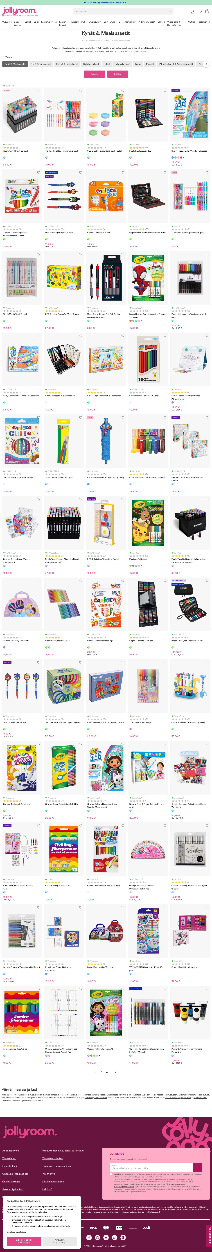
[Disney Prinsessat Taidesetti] (139, 321)
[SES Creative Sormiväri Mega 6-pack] (46, 321)
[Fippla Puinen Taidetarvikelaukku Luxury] (130, 239)
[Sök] (170, 11)
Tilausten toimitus (52, 1158)
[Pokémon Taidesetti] (133, 321)
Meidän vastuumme (53, 1181)
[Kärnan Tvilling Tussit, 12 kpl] (46, 892)
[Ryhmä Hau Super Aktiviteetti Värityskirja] (46, 974)
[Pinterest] (123, 1237)
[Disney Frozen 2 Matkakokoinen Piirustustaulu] (172, 402)
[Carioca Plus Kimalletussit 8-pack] (4, 484)
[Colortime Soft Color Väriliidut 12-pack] (130, 484)
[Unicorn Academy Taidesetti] (4, 647)
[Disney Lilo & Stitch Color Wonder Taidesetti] (175, 157)
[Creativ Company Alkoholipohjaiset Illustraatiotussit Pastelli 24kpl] (46, 1055)
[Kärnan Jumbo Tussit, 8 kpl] (4, 1055)
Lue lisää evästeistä (16, 1232)
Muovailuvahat (123, 64)
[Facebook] (89, 1237)
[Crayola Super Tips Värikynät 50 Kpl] (46, 811)
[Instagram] (97, 1237)
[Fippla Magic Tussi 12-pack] (4, 321)
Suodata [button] (94, 74)
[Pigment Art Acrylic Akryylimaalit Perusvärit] (172, 1055)
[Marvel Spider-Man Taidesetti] (88, 974)
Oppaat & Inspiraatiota (15, 1173)
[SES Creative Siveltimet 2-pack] (46, 484)
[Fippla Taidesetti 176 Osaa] (130, 647)
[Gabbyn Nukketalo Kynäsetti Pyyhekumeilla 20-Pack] (130, 892)
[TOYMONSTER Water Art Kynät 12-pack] (130, 974)
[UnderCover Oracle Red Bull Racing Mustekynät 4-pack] (88, 321)
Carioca (88, 1097)
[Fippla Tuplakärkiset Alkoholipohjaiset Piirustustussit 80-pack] (172, 566)
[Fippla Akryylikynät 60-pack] (4, 157)
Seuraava (115, 1072)
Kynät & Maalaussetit (121, 40)
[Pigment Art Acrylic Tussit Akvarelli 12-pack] (172, 321)
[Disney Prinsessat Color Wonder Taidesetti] (178, 157)
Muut (138, 64)
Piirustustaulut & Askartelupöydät (176, 64)
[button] (200, 11)
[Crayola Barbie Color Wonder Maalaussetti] (4, 566)
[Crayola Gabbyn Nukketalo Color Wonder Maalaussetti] (88, 811)
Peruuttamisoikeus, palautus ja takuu (63, 1150)
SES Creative (100, 1097)
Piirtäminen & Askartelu (99, 40)
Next (206, 64)
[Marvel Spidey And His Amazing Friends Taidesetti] (130, 321)
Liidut (107, 64)
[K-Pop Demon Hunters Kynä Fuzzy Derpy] (88, 484)
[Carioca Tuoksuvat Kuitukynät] (4, 811)
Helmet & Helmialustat (67, 64)
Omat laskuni (9, 1166)
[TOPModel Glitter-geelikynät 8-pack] (46, 157)
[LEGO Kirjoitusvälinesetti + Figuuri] (88, 566)
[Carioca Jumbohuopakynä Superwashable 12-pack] (4, 239)
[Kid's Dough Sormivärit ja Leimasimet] (88, 402)
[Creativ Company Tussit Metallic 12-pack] (4, 974)
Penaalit (150, 64)
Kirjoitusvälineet (91, 64)
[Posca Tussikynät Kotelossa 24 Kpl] (172, 647)
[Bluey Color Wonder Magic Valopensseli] (4, 402)
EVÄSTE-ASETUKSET (60, 1241)
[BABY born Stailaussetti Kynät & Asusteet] (4, 892)
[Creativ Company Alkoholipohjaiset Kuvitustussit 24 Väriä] (49, 1055)
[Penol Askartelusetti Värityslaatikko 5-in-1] (88, 729)
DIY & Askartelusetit (41, 64)
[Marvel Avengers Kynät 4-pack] (46, 239)
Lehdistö (47, 1189)
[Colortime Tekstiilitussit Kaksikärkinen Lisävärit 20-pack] (130, 1055)
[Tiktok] (114, 1237)
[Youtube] (106, 1237)
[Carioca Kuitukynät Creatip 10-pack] (88, 892)
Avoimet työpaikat (12, 1189)
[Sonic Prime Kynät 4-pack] (4, 729)
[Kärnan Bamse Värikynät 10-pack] (130, 402)
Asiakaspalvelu (10, 1150)
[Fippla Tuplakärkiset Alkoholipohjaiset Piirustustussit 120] (46, 566)
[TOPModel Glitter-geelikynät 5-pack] (172, 239)
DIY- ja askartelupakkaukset (178, 1097)
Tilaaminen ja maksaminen (56, 1166)
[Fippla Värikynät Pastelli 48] (46, 647)
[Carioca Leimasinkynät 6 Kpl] (88, 647)
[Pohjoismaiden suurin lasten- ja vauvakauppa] (19, 10)
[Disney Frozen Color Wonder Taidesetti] (172, 157)
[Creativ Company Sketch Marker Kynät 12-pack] (172, 892)
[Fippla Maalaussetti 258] (130, 157)
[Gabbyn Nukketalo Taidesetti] (136, 321)
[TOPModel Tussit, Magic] (130, 729)
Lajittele (117, 74)
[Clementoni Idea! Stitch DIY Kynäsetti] (172, 729)
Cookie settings (11, 1181)
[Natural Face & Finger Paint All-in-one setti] (130, 811)
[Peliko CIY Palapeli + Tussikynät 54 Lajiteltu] (172, 484)
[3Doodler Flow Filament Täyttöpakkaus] (46, 729)
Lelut (84, 40)
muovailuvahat (200, 1097)
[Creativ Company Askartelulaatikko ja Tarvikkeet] (172, 811)
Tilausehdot (9, 1158)
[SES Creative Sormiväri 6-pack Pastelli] (88, 157)
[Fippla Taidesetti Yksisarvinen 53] (46, 402)
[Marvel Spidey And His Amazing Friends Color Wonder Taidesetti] (181, 157)
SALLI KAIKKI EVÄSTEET (24, 1241)
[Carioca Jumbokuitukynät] (88, 239)
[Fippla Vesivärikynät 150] (49, 647)
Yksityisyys (48, 1173)
